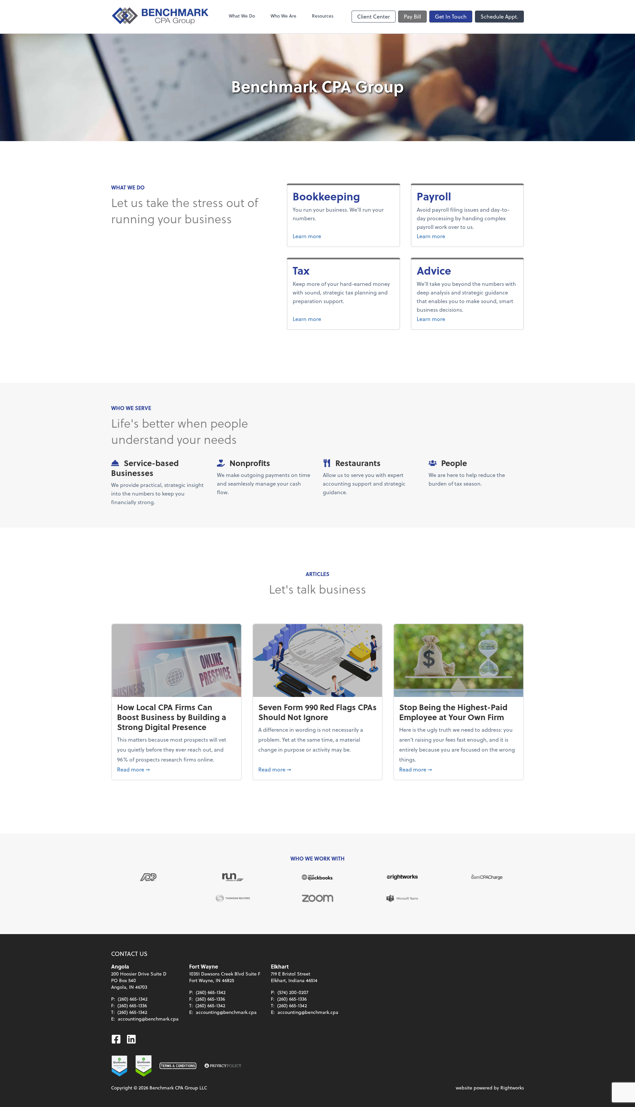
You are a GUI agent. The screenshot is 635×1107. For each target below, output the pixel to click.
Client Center (373, 16)
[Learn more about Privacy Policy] (222, 1066)
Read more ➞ (176, 769)
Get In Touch (451, 16)
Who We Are (283, 15)
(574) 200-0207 (292, 992)
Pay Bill (412, 16)
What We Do (242, 15)
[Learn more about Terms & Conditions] (177, 1066)
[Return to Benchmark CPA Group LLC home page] (160, 16)
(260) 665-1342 (133, 998)
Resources (322, 15)
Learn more (332, 236)
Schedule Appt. (499, 16)
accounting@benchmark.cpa (148, 1018)
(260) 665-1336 (132, 1005)
